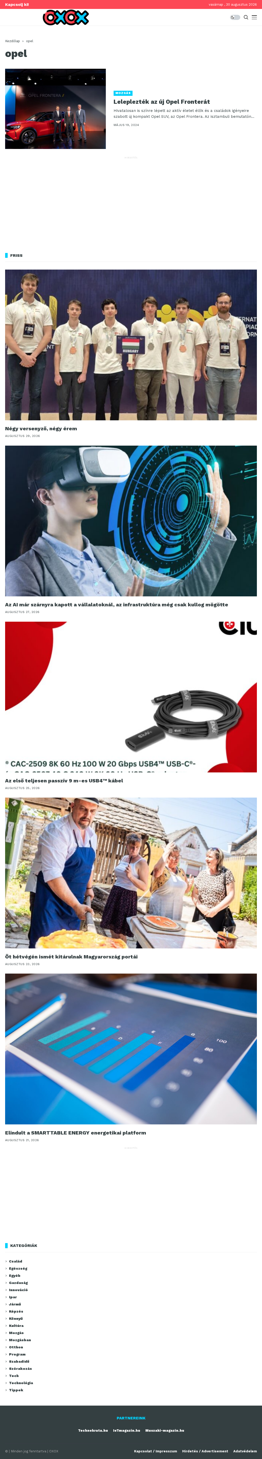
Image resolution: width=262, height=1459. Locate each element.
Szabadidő (19, 1361)
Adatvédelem (245, 1451)
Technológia (21, 1383)
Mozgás (123, 93)
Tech (14, 1376)
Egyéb (14, 1275)
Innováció (18, 1290)
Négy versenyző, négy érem (41, 428)
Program (17, 1354)
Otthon (16, 1347)
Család (15, 1261)
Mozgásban (20, 1340)
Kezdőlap (12, 41)
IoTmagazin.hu (126, 1430)
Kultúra (16, 1326)
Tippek (16, 1390)
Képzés (16, 1311)
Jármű (15, 1304)
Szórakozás (20, 1369)
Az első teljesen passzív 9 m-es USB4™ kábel (64, 781)
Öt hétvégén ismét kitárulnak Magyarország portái (71, 957)
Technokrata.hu (93, 1430)
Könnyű (16, 1318)
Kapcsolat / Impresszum (155, 1451)
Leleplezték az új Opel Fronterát (162, 101)
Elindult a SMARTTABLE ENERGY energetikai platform (75, 1133)
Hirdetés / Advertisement (205, 1451)
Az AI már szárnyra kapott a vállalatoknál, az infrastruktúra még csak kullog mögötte (116, 604)
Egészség (18, 1268)
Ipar (13, 1297)
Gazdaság (18, 1283)
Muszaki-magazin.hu (164, 1430)
